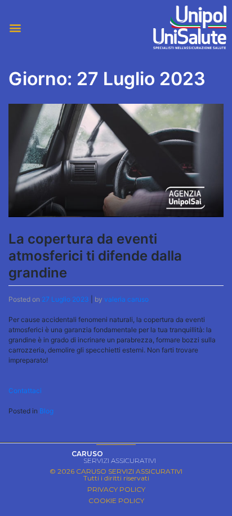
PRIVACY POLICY (116, 489)
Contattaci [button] (25, 390)
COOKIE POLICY (116, 500)
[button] (58, 27)
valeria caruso (126, 299)
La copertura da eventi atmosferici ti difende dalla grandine (95, 256)
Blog (46, 411)
